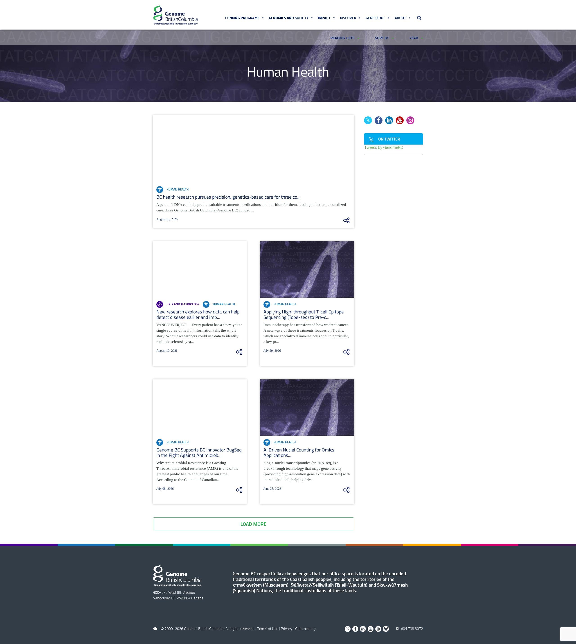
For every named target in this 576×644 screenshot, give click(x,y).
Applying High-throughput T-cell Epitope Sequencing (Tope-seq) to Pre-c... (303, 314)
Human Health (177, 189)
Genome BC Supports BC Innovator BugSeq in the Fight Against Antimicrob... (199, 452)
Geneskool (375, 17)
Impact (324, 17)
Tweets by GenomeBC (383, 147)
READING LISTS (343, 37)
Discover (348, 17)
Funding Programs (242, 17)
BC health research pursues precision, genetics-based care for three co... (228, 196)
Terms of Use (267, 628)
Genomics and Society (288, 17)
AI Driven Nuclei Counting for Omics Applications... (298, 452)
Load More (253, 523)
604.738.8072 (411, 628)
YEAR (414, 37)
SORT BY (382, 37)
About (400, 17)
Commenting (305, 628)
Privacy (286, 628)
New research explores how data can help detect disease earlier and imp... (198, 314)
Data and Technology (183, 304)
